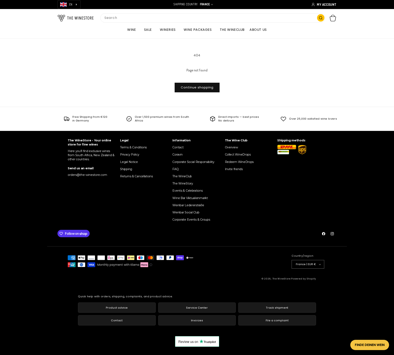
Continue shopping (197, 87)
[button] (133, 29)
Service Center (197, 308)
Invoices (197, 320)
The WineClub (182, 176)
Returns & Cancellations (136, 176)
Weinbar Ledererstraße (188, 205)
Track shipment (277, 308)
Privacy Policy (129, 154)
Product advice (117, 308)
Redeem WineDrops (239, 162)
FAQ (175, 169)
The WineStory (182, 183)
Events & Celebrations (187, 190)
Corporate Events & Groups (191, 219)
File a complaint (277, 320)
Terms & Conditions (133, 147)
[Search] (320, 17)
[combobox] (212, 18)
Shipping (126, 169)
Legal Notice (129, 162)
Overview (231, 147)
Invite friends (234, 169)
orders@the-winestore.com (87, 175)
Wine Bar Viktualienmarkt (190, 198)
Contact (177, 147)
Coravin (177, 154)
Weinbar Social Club (185, 212)
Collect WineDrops (238, 154)
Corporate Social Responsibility (193, 162)
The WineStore (281, 278)
